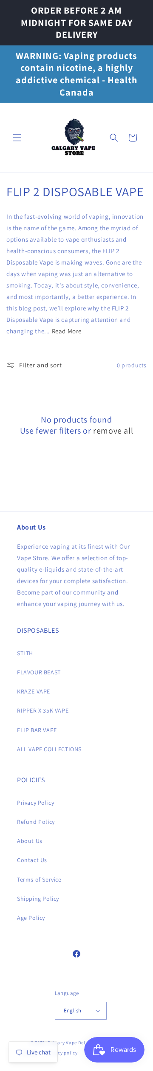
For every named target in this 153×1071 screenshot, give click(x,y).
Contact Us (32, 860)
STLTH (25, 653)
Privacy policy (62, 1053)
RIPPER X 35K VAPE (42, 710)
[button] (17, 137)
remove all (113, 430)
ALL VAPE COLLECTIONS (49, 749)
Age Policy (31, 918)
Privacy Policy (35, 802)
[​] (74, 137)
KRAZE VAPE (33, 691)
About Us (29, 841)
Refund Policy (36, 822)
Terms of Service (39, 879)
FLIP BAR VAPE (37, 730)
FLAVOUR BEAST (39, 672)
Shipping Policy (38, 898)
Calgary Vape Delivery (72, 1043)
